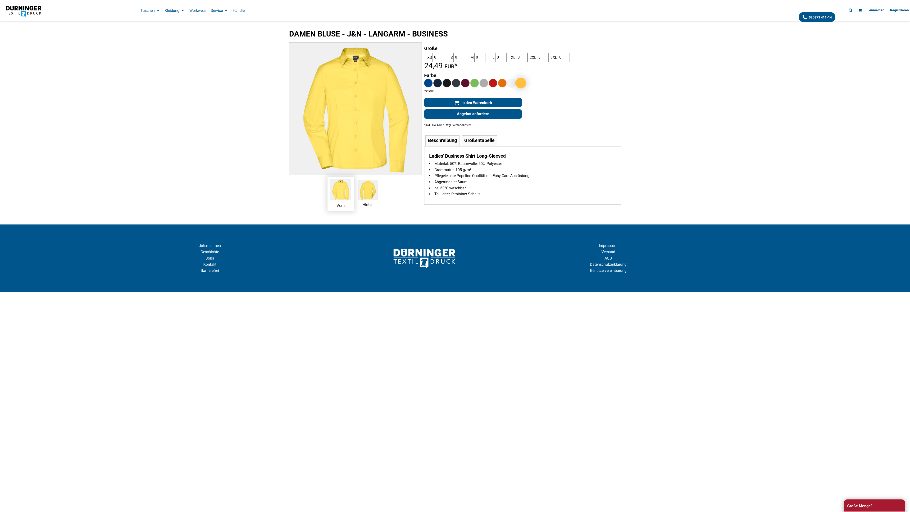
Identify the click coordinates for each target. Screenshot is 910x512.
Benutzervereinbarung (608, 270)
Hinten (368, 204)
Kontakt (209, 264)
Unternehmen (210, 245)
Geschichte (209, 252)
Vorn (341, 205)
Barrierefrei (210, 270)
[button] (150, 10)
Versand (608, 252)
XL (513, 57)
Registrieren (899, 10)
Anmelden (876, 10)
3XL (554, 57)
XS (429, 57)
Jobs (210, 258)
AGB (608, 258)
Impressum (608, 245)
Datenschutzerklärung (608, 264)
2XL (533, 57)
